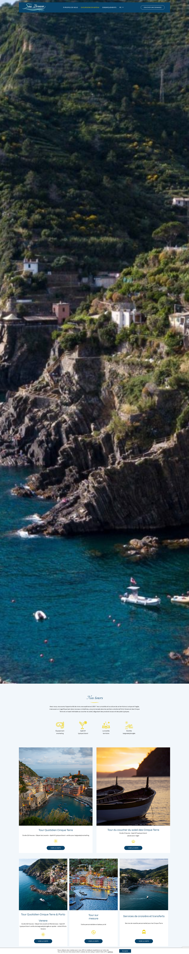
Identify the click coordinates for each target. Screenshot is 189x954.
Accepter (125, 951)
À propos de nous (70, 7)
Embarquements (109, 7)
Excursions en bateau (90, 7)
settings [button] (110, 952)
